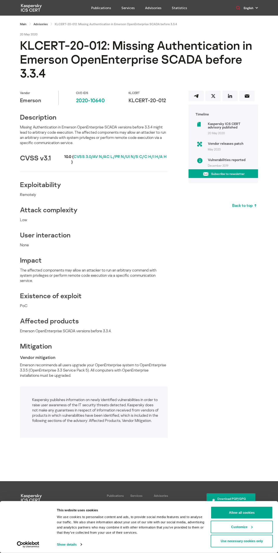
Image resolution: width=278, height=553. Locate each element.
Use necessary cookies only (242, 541)
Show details (67, 544)
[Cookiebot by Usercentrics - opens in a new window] (28, 544)
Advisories (153, 8)
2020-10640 (90, 100)
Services (128, 8)
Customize (239, 526)
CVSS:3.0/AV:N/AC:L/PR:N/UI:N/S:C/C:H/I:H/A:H (120, 156)
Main (23, 24)
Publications (101, 8)
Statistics (179, 8)
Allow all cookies (242, 512)
